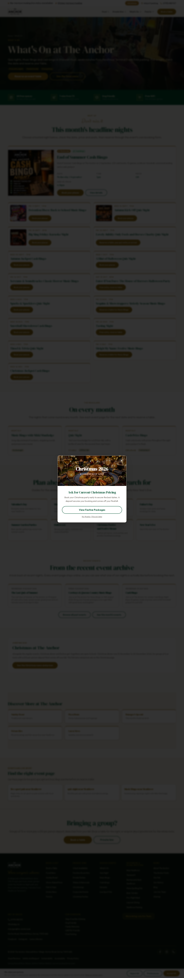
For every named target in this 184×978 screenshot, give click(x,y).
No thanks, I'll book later (92, 516)
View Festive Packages (92, 509)
